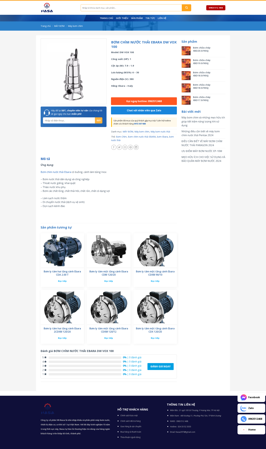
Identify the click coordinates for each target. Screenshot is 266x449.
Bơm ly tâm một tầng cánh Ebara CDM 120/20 (108, 273)
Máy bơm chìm (75, 25)
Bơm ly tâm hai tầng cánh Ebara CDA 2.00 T (62, 273)
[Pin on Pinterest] (130, 147)
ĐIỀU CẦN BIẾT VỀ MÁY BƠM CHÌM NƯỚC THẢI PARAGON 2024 (201, 143)
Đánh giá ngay (161, 366)
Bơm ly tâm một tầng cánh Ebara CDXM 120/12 (108, 330)
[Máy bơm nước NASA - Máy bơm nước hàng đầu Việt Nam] (58, 8)
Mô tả (45, 159)
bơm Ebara (162, 136)
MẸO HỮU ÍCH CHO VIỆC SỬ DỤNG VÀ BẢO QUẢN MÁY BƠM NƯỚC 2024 (203, 159)
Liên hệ (162, 18)
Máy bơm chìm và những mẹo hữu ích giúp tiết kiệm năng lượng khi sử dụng (203, 121)
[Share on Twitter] (119, 147)
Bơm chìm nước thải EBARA (142, 136)
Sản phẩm (137, 18)
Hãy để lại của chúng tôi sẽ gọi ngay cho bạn (76, 112)
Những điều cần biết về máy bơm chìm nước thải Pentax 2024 (200, 133)
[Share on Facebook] (113, 147)
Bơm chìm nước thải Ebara (56, 172)
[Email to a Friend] (124, 147)
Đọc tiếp (62, 281)
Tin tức (150, 18)
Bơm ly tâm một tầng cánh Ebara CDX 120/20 (155, 330)
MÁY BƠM (59, 25)
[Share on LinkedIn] (136, 147)
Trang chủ (106, 18)
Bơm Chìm (121, 136)
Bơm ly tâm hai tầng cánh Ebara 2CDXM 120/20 (62, 330)
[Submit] (186, 7)
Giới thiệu (122, 18)
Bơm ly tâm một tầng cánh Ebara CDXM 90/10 (155, 273)
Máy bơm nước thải (160, 131)
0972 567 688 (140, 123)
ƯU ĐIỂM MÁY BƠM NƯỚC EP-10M (201, 151)
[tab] (45, 159)
